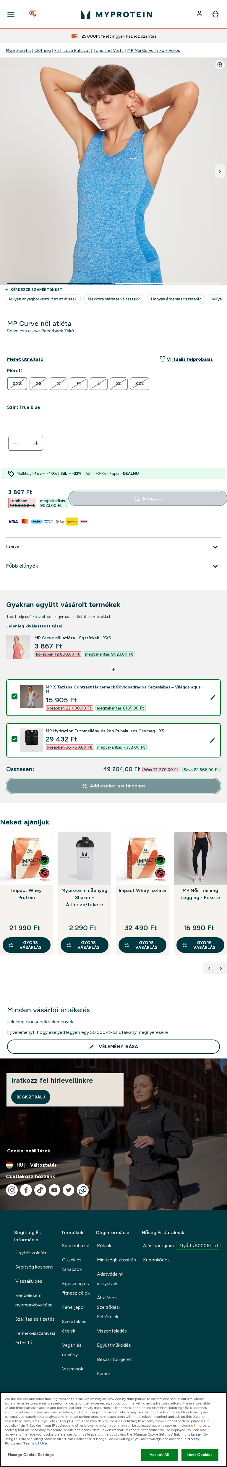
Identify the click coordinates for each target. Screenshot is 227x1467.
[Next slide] (226, 906)
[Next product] (221, 968)
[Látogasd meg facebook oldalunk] (26, 1190)
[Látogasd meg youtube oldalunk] (54, 1190)
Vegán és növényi (72, 1350)
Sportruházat (76, 1245)
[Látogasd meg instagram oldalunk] (12, 1190)
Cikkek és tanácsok (72, 1264)
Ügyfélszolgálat (31, 1252)
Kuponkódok (156, 1259)
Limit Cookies (200, 1454)
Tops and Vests (108, 50)
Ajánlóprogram (180, 1245)
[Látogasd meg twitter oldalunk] (68, 1190)
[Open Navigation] (11, 14)
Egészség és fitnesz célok (76, 1288)
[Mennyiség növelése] (36, 443)
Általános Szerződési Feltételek (108, 1307)
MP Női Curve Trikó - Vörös (153, 50)
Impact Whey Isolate (142, 890)
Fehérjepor (73, 1307)
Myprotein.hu (18, 50)
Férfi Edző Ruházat (72, 50)
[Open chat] (83, 1190)
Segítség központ (34, 1266)
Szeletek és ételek (74, 1326)
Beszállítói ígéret (114, 1359)
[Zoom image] (220, 64)
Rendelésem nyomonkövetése (34, 1300)
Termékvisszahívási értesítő (35, 1338)
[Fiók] (200, 14)
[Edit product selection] (212, 698)
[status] (26, 443)
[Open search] (33, 14)
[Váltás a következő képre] (220, 171)
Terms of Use (35, 1443)
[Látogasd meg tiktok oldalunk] (40, 1190)
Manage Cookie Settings (31, 1454)
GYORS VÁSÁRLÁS (31, 945)
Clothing (42, 50)
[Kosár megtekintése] (215, 14)
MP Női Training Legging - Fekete (200, 894)
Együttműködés (114, 1345)
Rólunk (104, 1245)
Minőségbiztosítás (116, 1259)
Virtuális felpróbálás (190, 359)
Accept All (159, 1454)
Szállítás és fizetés (35, 1319)
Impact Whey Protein (26, 894)
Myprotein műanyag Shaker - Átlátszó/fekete (84, 897)
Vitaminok (72, 1368)
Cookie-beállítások (28, 1150)
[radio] (17, 383)
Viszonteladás (112, 1330)
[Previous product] (209, 968)
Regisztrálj (31, 1097)
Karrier (103, 1373)
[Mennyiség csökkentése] (15, 443)
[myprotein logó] (116, 14)
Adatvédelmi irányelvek (110, 1278)
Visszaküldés (28, 1281)
